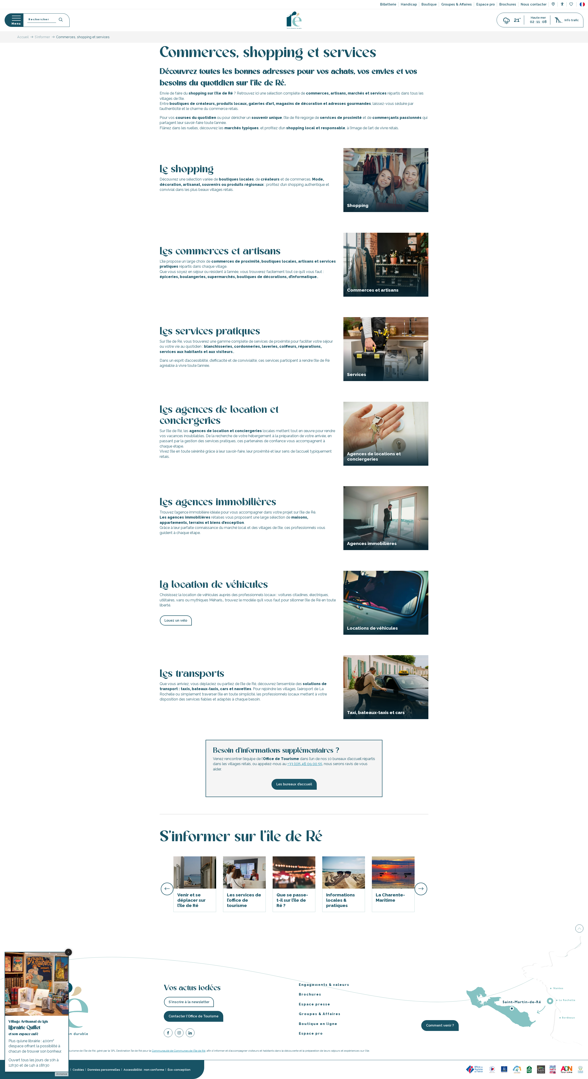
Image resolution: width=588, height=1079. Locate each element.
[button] (582, 4)
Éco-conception (179, 1069)
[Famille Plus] (517, 1069)
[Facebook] (168, 1033)
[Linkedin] (190, 1033)
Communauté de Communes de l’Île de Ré (178, 1050)
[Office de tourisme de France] (475, 1069)
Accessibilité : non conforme (144, 1069)
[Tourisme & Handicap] (504, 1069)
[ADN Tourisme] (566, 1069)
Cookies (78, 1069)
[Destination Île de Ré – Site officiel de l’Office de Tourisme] (294, 20)
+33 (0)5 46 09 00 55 (304, 764)
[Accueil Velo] (529, 1069)
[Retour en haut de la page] (579, 928)
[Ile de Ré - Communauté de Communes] (541, 1069)
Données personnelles (104, 1069)
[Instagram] (179, 1033)
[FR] (582, 4)
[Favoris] (571, 4)
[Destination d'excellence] (492, 1069)
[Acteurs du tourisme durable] (580, 1069)
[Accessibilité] (562, 4)
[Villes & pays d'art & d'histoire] (553, 1069)
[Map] (553, 4)
